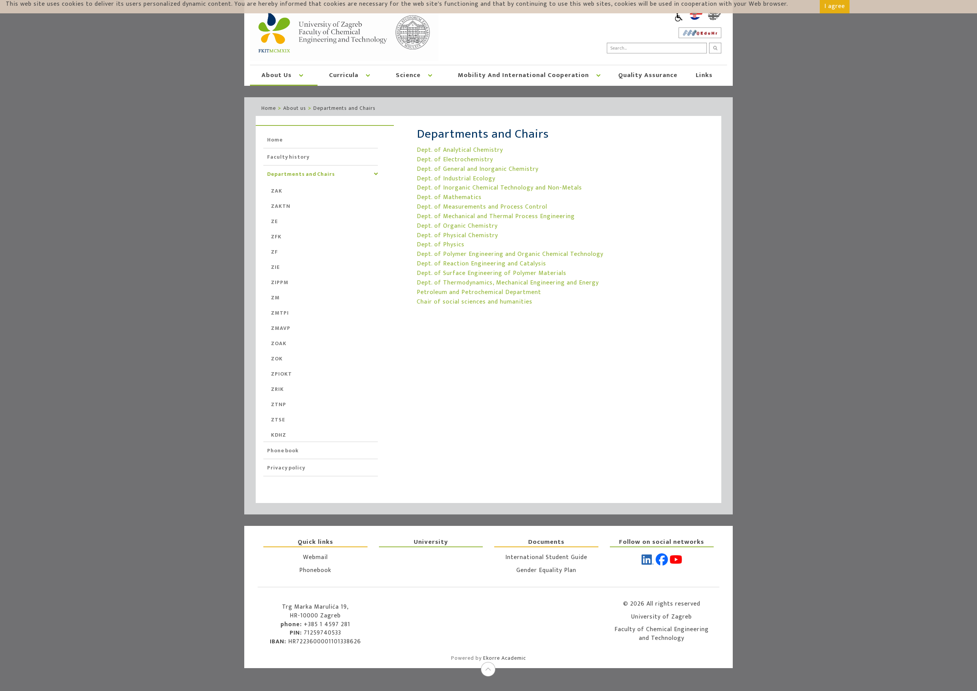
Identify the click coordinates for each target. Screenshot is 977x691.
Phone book (283, 450)
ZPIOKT (281, 374)
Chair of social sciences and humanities (474, 302)
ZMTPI (280, 313)
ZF (274, 251)
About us (276, 75)
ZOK (277, 358)
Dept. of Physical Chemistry (457, 235)
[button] (301, 75)
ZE (274, 221)
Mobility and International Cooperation (523, 75)
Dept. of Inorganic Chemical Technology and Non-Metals (499, 188)
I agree (834, 6)
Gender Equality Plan (546, 570)
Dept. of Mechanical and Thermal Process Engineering (496, 216)
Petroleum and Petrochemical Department (479, 292)
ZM (275, 297)
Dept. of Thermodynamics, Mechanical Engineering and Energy (508, 283)
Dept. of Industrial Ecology (456, 179)
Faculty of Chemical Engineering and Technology (661, 633)
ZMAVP (280, 328)
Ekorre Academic (504, 658)
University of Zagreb (661, 617)
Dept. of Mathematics (449, 197)
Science (408, 75)
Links (704, 75)
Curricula (343, 75)
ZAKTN (280, 206)
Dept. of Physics (440, 244)
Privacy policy (286, 467)
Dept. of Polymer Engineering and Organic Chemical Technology (510, 254)
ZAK (276, 190)
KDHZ (278, 435)
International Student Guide (546, 557)
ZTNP (278, 404)
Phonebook (315, 570)
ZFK (276, 236)
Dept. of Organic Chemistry (457, 226)
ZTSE (278, 419)
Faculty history (288, 157)
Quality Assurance (647, 75)
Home (268, 108)
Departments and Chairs (344, 108)
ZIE (275, 267)
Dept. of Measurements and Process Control (482, 207)
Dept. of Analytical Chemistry (460, 150)
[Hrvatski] (696, 16)
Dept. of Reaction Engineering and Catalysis (481, 264)
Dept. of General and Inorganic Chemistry (477, 169)
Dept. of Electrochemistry (455, 159)
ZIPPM (280, 282)
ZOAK (279, 343)
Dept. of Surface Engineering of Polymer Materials (491, 273)
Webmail (315, 557)
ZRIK (277, 389)
